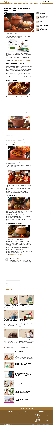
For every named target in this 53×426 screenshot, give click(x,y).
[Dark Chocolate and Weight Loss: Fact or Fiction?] (26, 333)
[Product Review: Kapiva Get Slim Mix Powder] (26, 299)
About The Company (6, 413)
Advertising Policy (21, 417)
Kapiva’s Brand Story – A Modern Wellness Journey (44, 25)
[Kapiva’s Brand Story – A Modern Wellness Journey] (37, 26)
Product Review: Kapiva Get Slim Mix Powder (44, 21)
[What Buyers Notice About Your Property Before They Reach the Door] (37, 13)
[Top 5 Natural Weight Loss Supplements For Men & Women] (11, 314)
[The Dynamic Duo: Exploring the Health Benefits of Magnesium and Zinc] (11, 299)
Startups (24, 362)
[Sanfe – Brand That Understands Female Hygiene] (9, 399)
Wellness (26, 362)
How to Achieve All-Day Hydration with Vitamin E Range (42, 415)
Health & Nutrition (19, 362)
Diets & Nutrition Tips (20, 373)
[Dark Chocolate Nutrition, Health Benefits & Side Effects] (11, 333)
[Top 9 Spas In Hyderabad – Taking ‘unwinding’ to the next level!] (9, 383)
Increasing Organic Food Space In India (16, 254)
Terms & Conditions (33, 424)
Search (31, 2)
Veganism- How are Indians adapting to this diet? (21, 142)
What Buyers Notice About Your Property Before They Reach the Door (44, 13)
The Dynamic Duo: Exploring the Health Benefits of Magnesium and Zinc (11, 305)
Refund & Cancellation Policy (45, 424)
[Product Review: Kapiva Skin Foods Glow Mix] (26, 314)
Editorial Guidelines (21, 413)
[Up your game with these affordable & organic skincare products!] (9, 356)
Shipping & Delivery (38, 424)
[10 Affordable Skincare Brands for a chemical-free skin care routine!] (9, 391)
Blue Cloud (12, 424)
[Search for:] (26, 1)
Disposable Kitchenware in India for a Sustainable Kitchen (22, 60)
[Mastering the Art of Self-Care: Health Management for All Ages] (9, 365)
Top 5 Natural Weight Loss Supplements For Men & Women (44, 29)
